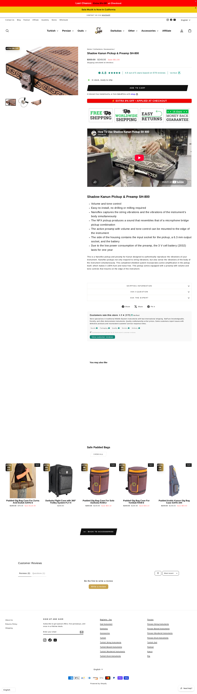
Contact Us (9, 20)
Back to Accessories (100, 532)
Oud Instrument (106, 624)
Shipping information (139, 286)
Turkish (51, 30)
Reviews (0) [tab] (24, 573)
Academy (45, 20)
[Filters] (158, 573)
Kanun (150, 651)
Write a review (98, 586)
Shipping (90, 63)
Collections (98, 49)
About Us (9, 620)
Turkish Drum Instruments (110, 656)
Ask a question (139, 292)
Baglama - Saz (106, 619)
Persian (67, 30)
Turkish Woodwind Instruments (112, 651)
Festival (26, 20)
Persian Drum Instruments (157, 638)
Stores (54, 20)
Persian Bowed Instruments (158, 629)
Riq (148, 656)
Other (131, 30)
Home (89, 49)
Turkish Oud (152, 642)
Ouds (81, 30)
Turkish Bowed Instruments (111, 647)
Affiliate (35, 20)
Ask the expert (139, 298)
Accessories (148, 30)
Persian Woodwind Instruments (160, 633)
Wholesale (64, 20)
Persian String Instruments (158, 624)
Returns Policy (11, 624)
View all (98, 454)
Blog (19, 20)
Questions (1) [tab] (38, 573)
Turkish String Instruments (110, 642)
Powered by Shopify (98, 684)
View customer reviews (102, 337)
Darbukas (116, 30)
